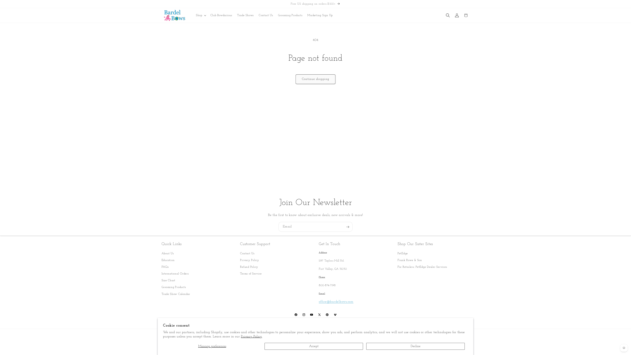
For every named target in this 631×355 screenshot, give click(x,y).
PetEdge (402, 253)
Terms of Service (251, 273)
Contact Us (247, 253)
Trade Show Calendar (176, 294)
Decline (416, 346)
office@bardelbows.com (336, 301)
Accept (313, 346)
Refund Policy (249, 267)
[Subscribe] (347, 227)
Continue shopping (315, 79)
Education (168, 260)
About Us (168, 253)
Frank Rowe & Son (409, 260)
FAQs (165, 267)
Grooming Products (174, 287)
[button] (200, 15)
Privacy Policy (251, 336)
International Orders (175, 273)
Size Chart (168, 280)
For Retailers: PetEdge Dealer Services (422, 267)
